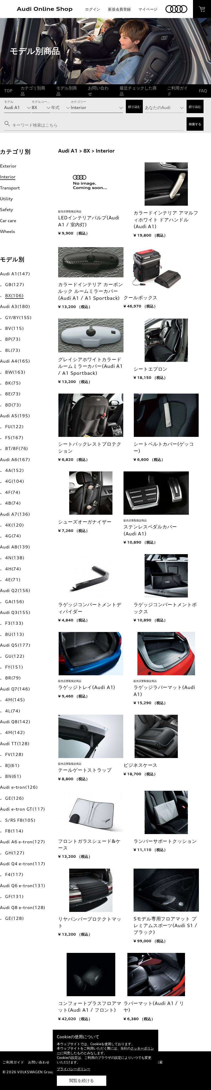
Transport (10, 187)
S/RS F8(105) (20, 820)
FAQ (203, 90)
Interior (7, 176)
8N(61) (13, 776)
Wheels (7, 231)
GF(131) (14, 896)
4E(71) (13, 579)
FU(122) (14, 426)
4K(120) (14, 525)
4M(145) (15, 699)
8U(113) (14, 634)
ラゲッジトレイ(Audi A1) (86, 687)
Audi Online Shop (45, 9)
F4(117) (14, 874)
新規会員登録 (119, 9)
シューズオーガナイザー (85, 522)
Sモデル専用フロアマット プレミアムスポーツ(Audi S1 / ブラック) (165, 925)
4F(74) (12, 492)
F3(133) (14, 623)
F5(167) (14, 437)
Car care (8, 220)
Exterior (8, 166)
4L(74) (12, 710)
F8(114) (14, 831)
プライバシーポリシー (73, 1069)
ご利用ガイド (177, 90)
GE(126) (14, 798)
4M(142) (15, 732)
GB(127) (14, 284)
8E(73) (13, 393)
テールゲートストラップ (85, 770)
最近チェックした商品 (138, 90)
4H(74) (13, 568)
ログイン (92, 9)
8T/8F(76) (16, 448)
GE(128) (14, 918)
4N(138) (14, 557)
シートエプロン (151, 369)
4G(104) (14, 481)
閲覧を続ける (81, 1080)
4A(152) (14, 470)
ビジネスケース (140, 765)
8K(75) (13, 383)
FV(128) (14, 754)
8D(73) (13, 404)
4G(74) (13, 535)
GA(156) (14, 601)
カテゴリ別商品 (33, 90)
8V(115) (14, 328)
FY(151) (14, 667)
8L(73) (12, 350)
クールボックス (140, 297)
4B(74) (13, 503)
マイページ (147, 9)
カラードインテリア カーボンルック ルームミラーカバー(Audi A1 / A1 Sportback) (90, 291)
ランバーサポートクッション (165, 841)
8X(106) (14, 295)
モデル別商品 (66, 90)
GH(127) (14, 852)
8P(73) (13, 339)
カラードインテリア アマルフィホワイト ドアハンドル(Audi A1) (166, 219)
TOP (8, 90)
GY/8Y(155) (18, 317)
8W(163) (15, 372)
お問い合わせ (98, 90)
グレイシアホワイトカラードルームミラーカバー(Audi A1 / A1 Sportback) (90, 366)
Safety (6, 209)
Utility (6, 198)
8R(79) (13, 677)
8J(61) (12, 765)
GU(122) (14, 656)
